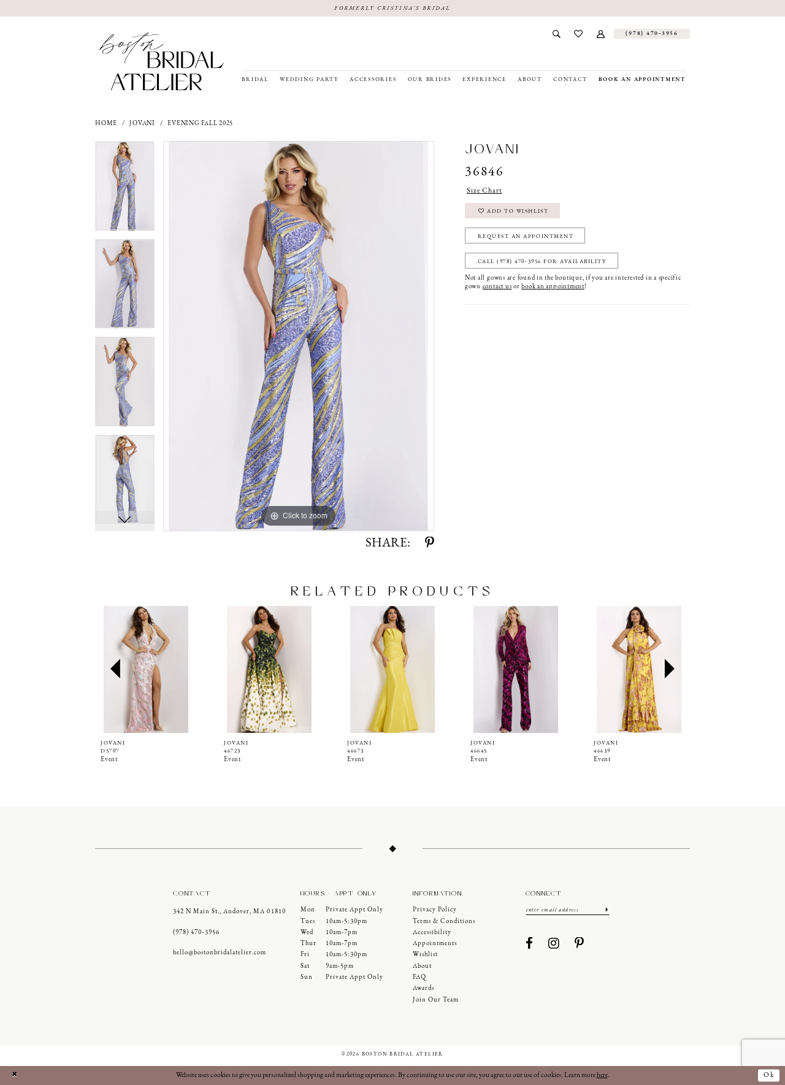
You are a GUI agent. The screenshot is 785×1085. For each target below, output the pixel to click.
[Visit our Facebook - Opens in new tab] (530, 944)
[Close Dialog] (14, 1075)
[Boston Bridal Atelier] (161, 61)
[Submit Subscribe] (606, 909)
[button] (601, 34)
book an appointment (552, 286)
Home (106, 123)
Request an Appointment (526, 236)
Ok (769, 1075)
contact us (497, 286)
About (422, 966)
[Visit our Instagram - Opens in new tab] (554, 944)
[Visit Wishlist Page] (578, 34)
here (602, 1075)
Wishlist (425, 954)
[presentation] (146, 669)
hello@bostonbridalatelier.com (219, 952)
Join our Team (436, 1000)
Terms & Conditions (444, 921)
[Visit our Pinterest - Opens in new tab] (579, 944)
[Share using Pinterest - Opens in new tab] (429, 544)
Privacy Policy (435, 910)
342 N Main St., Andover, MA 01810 (229, 911)
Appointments (435, 943)
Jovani (142, 123)
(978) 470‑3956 (196, 932)
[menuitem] (556, 34)
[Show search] (556, 34)
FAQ (419, 977)
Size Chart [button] (484, 190)
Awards (423, 988)
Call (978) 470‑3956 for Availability (542, 261)
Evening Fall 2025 (200, 123)
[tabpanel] (125, 190)
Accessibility (432, 932)
